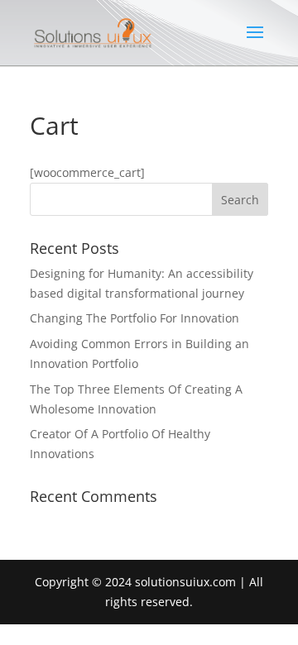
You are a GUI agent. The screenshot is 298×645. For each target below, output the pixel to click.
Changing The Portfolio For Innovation (134, 318)
